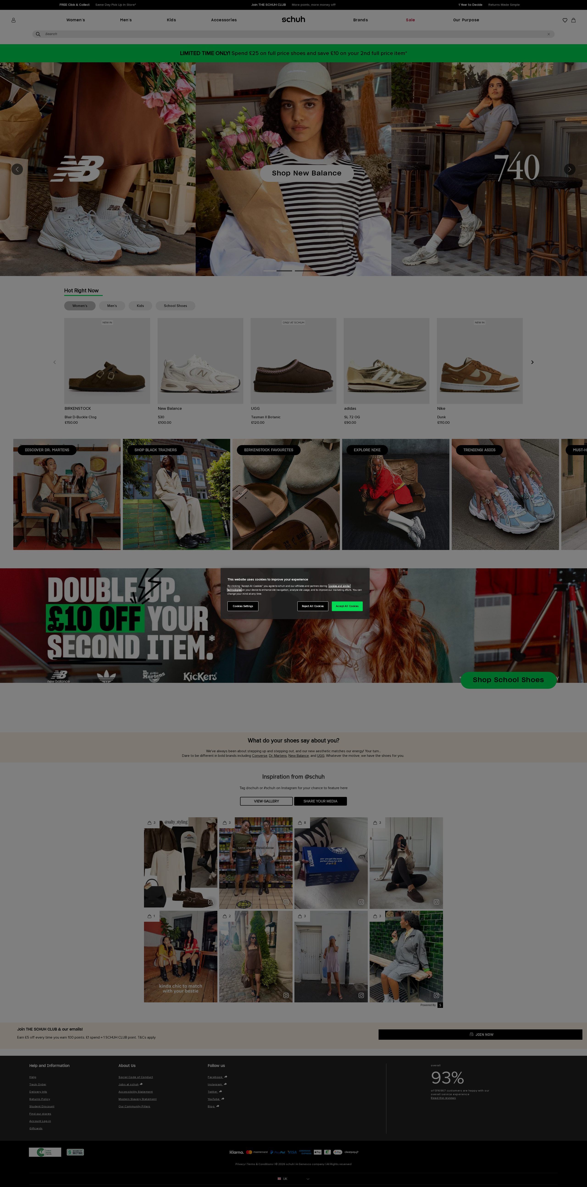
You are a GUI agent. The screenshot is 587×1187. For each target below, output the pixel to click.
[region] (295, 593)
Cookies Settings (243, 605)
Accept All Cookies (347, 605)
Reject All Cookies (313, 605)
